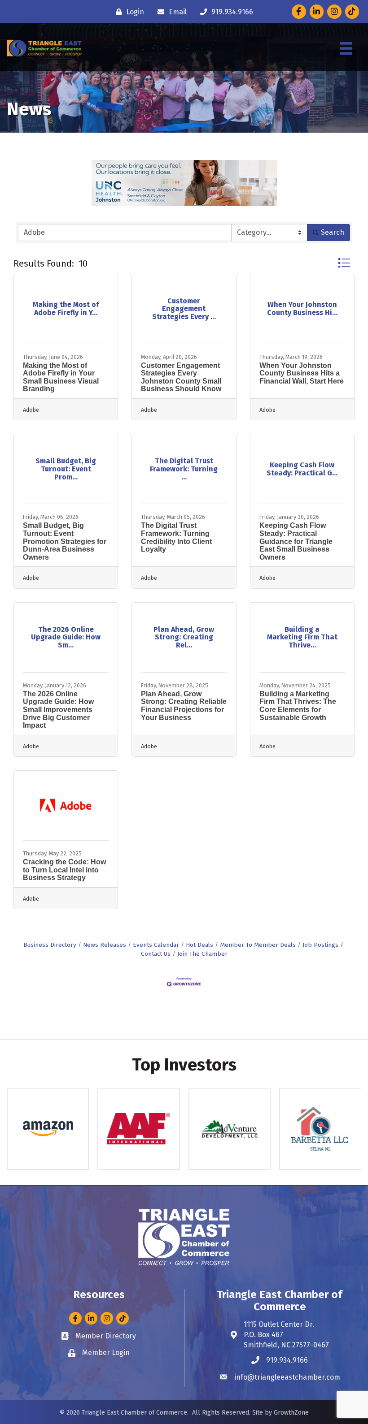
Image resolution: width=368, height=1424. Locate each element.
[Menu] (346, 48)
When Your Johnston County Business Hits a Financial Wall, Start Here (301, 373)
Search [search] (332, 232)
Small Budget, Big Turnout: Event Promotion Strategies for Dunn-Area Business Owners (64, 541)
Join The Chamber (202, 954)
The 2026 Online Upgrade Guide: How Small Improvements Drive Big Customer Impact (58, 709)
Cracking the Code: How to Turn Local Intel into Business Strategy (64, 869)
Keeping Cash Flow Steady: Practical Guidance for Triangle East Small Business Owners (296, 541)
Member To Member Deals (258, 945)
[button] (344, 263)
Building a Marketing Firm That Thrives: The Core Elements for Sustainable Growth (297, 705)
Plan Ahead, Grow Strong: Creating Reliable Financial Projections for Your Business (184, 705)
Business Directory (49, 945)
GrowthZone (291, 1412)
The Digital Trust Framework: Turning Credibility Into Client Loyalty (176, 537)
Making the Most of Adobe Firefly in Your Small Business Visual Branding (61, 377)
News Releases (104, 945)
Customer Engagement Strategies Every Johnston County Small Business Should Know (181, 377)
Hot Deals (199, 945)
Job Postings (320, 945)
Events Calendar (156, 945)
